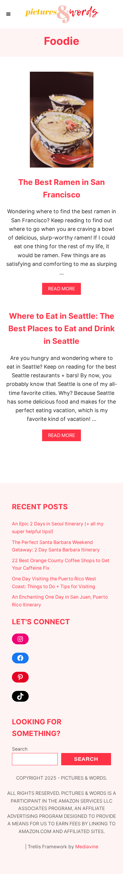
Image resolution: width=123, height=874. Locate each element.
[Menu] (9, 14)
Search (19, 749)
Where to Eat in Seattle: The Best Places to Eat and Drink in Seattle (61, 328)
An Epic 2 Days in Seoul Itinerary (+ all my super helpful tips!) (58, 527)
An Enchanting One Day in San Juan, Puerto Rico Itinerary (60, 601)
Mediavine (86, 847)
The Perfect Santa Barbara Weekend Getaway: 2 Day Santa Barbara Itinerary (56, 546)
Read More (63, 290)
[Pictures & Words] (61, 14)
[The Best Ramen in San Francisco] (61, 122)
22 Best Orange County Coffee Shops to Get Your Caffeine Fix (61, 564)
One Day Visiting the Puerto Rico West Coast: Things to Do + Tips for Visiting (54, 582)
